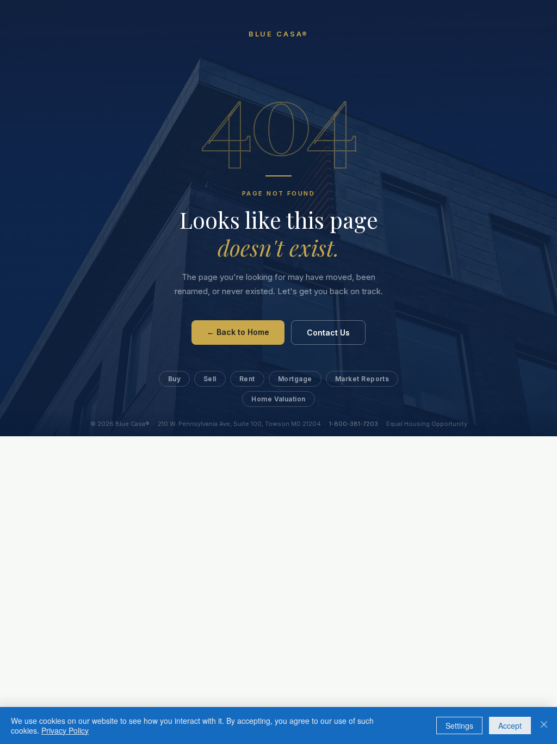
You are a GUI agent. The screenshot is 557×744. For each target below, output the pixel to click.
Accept (510, 725)
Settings (459, 725)
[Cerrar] (543, 725)
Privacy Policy (65, 730)
